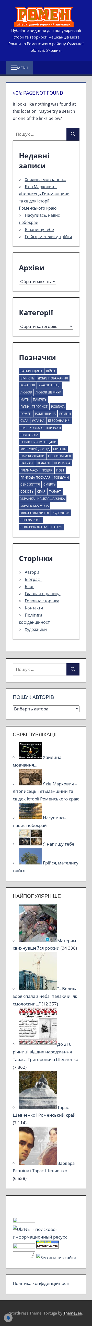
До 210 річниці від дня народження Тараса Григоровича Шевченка (45, 1051)
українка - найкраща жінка (42, 498)
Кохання (27, 385)
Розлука (58, 406)
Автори (32, 572)
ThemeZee (72, 1313)
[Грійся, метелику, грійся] (31, 863)
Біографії (33, 579)
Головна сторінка (42, 601)
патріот (26, 463)
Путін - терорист (34, 406)
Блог (29, 586)
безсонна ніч (59, 420)
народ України (32, 456)
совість (26, 491)
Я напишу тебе (39, 229)
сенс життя (30, 484)
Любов (26, 392)
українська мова (34, 506)
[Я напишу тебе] (31, 844)
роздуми (61, 477)
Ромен (25, 414)
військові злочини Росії (40, 428)
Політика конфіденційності (41, 1283)
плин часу (29, 470)
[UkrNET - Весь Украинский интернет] (46, 1237)
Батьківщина (31, 371)
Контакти (34, 608)
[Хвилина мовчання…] (31, 757)
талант (55, 491)
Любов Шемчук (48, 392)
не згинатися (59, 456)
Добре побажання (53, 378)
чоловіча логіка (33, 527)
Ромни (65, 414)
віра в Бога (29, 435)
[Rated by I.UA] (24, 1221)
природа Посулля (35, 477)
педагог (43, 463)
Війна (50, 371)
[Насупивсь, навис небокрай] (31, 818)
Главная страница (43, 593)
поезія (47, 470)
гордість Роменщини (38, 442)
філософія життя (34, 513)
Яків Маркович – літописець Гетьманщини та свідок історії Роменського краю (46, 791)
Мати (24, 399)
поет (60, 470)
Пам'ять (40, 399)
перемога (62, 463)
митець (59, 449)
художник (61, 513)
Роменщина (45, 414)
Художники (36, 629)
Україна (38, 420)
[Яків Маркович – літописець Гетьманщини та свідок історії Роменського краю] (31, 784)
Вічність (27, 378)
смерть (49, 484)
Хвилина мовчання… (45, 179)
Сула (24, 420)
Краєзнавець (50, 385)
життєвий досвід (35, 449)
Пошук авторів (33, 697)
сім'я (41, 491)
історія (56, 527)
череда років (30, 520)
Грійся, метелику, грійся (48, 236)
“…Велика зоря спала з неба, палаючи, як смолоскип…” (45, 996)
